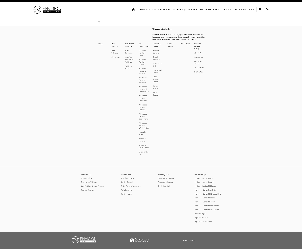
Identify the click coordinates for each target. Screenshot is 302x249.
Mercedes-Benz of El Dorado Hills (144, 89)
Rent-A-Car (198, 72)
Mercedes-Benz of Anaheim (143, 80)
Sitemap (185, 240)
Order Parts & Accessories (131, 186)
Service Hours (126, 194)
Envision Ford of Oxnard (142, 62)
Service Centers (212, 9)
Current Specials (87, 190)
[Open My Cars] (259, 9)
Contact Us (198, 57)
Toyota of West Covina (203, 221)
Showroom (115, 57)
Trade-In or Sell (164, 186)
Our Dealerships (179, 9)
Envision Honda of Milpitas (142, 71)
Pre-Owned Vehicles (161, 9)
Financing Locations (166, 178)
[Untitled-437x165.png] (84, 239)
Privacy (192, 240)
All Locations (199, 68)
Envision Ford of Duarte (142, 52)
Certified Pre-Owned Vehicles (129, 59)
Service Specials (127, 182)
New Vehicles (145, 9)
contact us (185, 39)
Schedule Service (127, 178)
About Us (197, 53)
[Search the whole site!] (267, 9)
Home (100, 44)
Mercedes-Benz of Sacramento (144, 116)
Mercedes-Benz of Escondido (143, 98)
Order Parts (226, 9)
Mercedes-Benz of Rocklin (143, 107)
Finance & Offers (195, 9)
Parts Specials (126, 190)
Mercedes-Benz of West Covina (144, 125)
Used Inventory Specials (156, 79)
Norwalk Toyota (201, 213)
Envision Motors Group (243, 9)
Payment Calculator (165, 182)
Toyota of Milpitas (201, 217)
